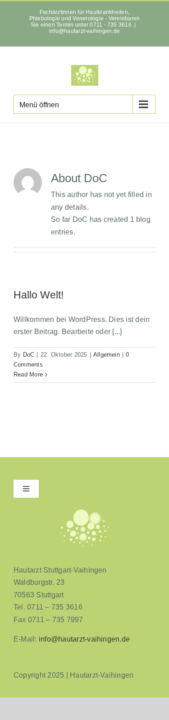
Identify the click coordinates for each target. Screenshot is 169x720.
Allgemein (106, 354)
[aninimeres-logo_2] (85, 510)
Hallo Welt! (39, 295)
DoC (29, 354)
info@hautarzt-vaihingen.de (84, 31)
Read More (28, 374)
